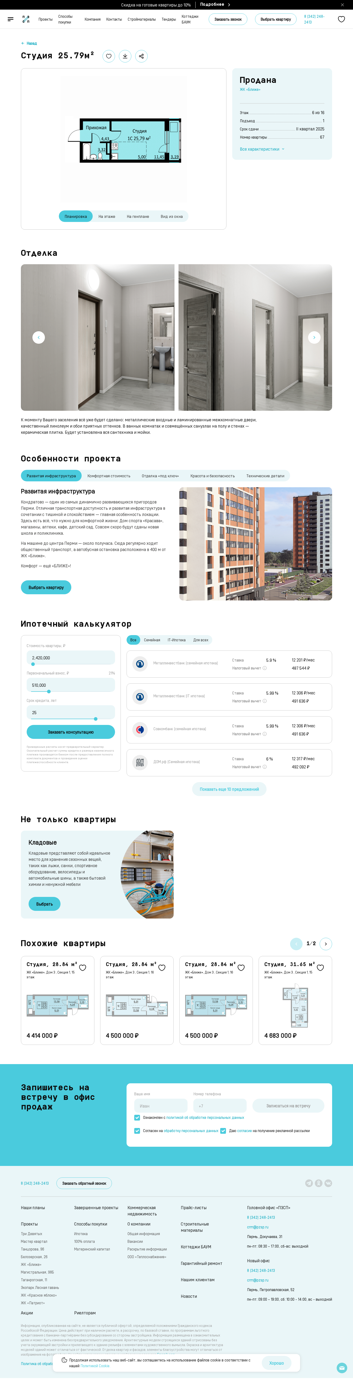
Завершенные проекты (96, 1207)
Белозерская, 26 (34, 1256)
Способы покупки (65, 19)
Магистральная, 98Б (37, 1272)
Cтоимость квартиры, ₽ (46, 645)
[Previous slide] (38, 337)
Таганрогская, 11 (34, 1279)
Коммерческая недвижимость (142, 1210)
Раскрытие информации (147, 1249)
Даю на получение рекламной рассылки (269, 1130)
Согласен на (181, 1130)
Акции (27, 1312)
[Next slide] (314, 337)
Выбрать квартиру (276, 19)
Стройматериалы (142, 19)
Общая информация (144, 1233)
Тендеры (169, 19)
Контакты (114, 19)
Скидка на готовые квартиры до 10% (156, 4)
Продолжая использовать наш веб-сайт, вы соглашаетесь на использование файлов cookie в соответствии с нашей (159, 1363)
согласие (244, 1130)
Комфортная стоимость (108, 475)
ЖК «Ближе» (250, 89)
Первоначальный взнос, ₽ (48, 673)
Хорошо (276, 1362)
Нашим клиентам (198, 1279)
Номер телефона (207, 1093)
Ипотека (81, 1233)
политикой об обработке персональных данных (205, 1117)
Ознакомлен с (193, 1117)
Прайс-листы (194, 1207)
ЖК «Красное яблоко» (39, 1295)
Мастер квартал (34, 1241)
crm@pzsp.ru (257, 1227)
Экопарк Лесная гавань (40, 1287)
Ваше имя (142, 1093)
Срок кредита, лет (42, 700)
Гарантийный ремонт (201, 1263)
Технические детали (265, 475)
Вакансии (135, 1241)
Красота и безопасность (212, 475)
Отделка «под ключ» (160, 475)
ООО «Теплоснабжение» (147, 1256)
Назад (32, 43)
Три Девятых (31, 1233)
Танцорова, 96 (32, 1249)
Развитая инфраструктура (51, 475)
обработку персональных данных (191, 1130)
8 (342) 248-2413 (314, 19)
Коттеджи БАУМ (190, 19)
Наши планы (33, 1207)
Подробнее (212, 5)
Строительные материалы (195, 1226)
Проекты (45, 19)
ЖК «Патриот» (33, 1302)
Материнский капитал (92, 1249)
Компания (93, 19)
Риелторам (85, 1312)
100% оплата (84, 1241)
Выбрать (44, 903)
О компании (139, 1223)
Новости (189, 1296)
